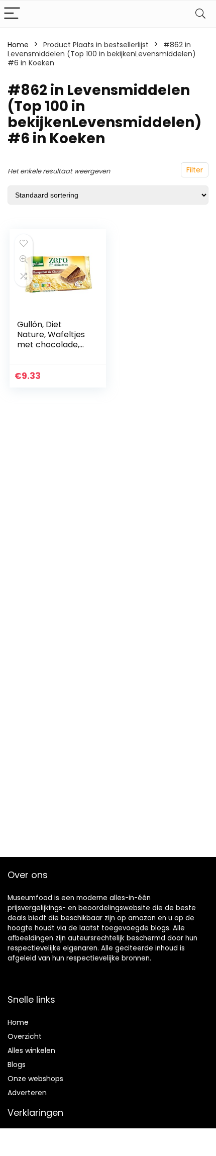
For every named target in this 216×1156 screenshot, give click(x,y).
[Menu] (12, 14)
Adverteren (27, 1093)
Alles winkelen (31, 1050)
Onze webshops (35, 1079)
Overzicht (25, 1036)
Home (18, 45)
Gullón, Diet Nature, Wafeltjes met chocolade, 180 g (51, 339)
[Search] (200, 14)
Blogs (17, 1064)
